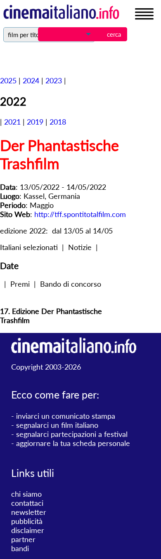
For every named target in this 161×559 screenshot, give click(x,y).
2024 (31, 80)
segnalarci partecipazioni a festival (72, 434)
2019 (35, 121)
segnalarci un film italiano (57, 424)
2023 (53, 80)
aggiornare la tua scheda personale (73, 443)
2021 (12, 121)
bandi (20, 548)
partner (23, 539)
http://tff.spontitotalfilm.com (80, 214)
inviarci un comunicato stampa (65, 415)
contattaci (27, 502)
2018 (58, 121)
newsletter (28, 512)
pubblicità (27, 521)
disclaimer (27, 530)
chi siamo (26, 493)
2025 (8, 80)
